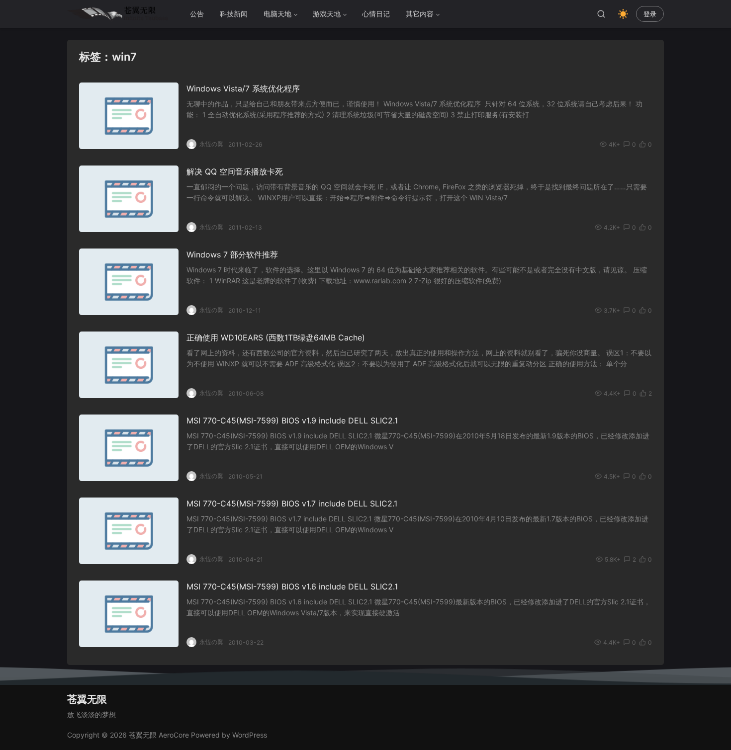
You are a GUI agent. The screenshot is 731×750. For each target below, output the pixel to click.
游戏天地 (327, 13)
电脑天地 (277, 13)
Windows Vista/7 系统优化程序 (243, 88)
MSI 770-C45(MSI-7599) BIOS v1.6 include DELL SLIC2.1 (292, 586)
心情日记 (376, 13)
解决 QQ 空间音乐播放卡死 (234, 171)
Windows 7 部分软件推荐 (232, 254)
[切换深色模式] (623, 14)
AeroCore (174, 735)
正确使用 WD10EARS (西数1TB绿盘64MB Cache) (275, 337)
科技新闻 (234, 13)
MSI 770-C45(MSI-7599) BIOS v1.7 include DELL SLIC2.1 (291, 503)
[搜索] (601, 14)
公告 (197, 13)
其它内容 (420, 13)
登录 (649, 14)
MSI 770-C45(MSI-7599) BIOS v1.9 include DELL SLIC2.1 (292, 420)
